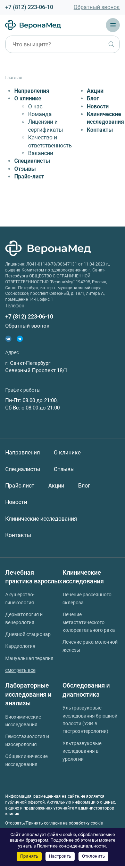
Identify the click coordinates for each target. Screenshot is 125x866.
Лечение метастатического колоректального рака (88, 622)
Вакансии (40, 153)
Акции (95, 90)
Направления (31, 90)
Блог (93, 98)
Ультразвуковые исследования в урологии (81, 751)
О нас (35, 106)
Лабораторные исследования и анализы (28, 694)
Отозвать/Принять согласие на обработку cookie (54, 823)
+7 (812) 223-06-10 (29, 7)
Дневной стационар (28, 634)
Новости (98, 106)
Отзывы (25, 169)
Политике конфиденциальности (71, 846)
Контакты (100, 130)
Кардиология (20, 646)
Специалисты (32, 161)
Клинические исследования (41, 518)
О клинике (27, 98)
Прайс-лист (29, 176)
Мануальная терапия (29, 658)
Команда (40, 114)
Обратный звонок (97, 7)
